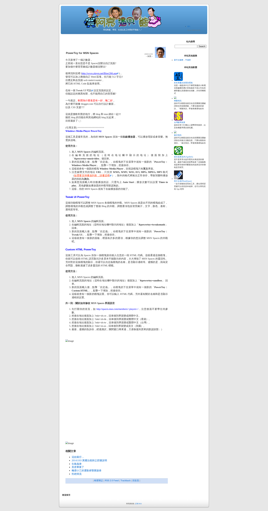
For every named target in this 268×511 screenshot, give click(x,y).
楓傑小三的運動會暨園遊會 (86, 470)
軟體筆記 (98, 480)
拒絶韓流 (77, 474)
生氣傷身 (77, 464)
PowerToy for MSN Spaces (82, 53)
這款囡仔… (78, 457)
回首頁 (135, 480)
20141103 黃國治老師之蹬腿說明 (89, 460)
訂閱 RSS (138, 503)
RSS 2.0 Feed (112, 480)
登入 (188, 26)
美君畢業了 (78, 467)
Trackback (126, 480)
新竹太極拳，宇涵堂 (182, 60)
